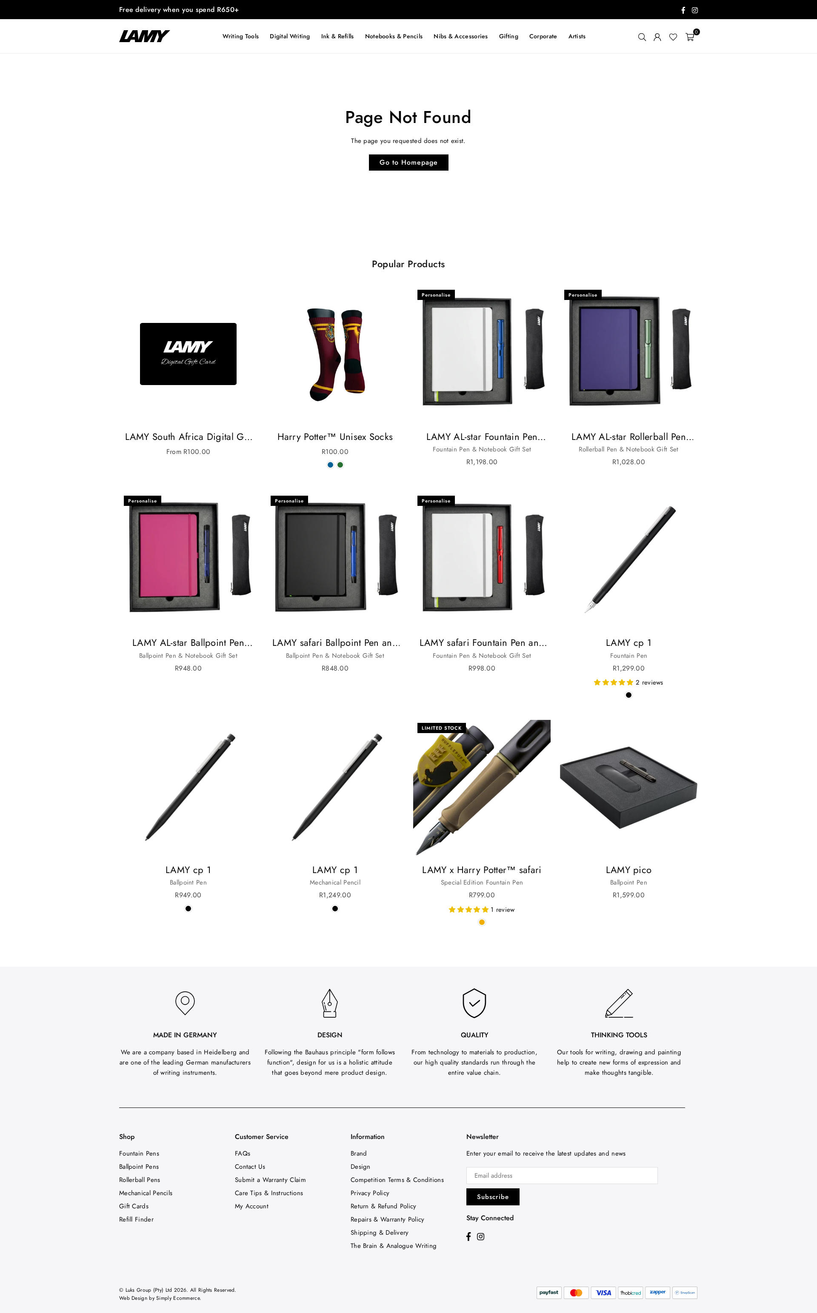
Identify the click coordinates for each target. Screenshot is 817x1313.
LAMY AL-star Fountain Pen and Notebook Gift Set (482, 437)
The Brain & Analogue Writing (394, 1245)
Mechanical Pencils (145, 1193)
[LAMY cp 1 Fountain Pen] (628, 560)
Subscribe (493, 1197)
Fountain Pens (139, 1153)
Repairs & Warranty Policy (388, 1219)
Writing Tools (241, 36)
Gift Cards (134, 1206)
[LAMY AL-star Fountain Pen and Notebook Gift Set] (482, 354)
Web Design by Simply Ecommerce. (160, 1298)
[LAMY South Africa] (149, 36)
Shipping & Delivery (380, 1232)
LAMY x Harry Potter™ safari (481, 869)
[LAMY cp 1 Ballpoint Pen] (188, 787)
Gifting (508, 36)
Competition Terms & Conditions (397, 1180)
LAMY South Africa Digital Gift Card (188, 437)
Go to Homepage (409, 162)
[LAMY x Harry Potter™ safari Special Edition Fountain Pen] (482, 787)
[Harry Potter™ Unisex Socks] (335, 354)
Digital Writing (290, 36)
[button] (690, 36)
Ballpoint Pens (139, 1166)
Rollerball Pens (139, 1180)
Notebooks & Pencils (394, 36)
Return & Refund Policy (384, 1206)
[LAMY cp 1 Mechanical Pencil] (335, 787)
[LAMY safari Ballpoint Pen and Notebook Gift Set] (335, 560)
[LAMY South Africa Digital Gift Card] (188, 354)
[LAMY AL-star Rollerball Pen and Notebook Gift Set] (628, 354)
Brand (359, 1153)
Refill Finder (136, 1219)
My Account (252, 1206)
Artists (577, 36)
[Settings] (657, 36)
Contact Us (250, 1166)
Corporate (543, 36)
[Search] (642, 36)
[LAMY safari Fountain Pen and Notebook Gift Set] (482, 560)
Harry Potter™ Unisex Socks (335, 436)
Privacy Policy (370, 1193)
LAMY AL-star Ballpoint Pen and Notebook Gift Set (188, 643)
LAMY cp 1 (628, 642)
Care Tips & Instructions (269, 1193)
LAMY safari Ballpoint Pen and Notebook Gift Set (335, 643)
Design (361, 1166)
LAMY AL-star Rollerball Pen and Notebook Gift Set (628, 437)
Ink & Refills (337, 36)
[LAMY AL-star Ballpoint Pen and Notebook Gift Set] (188, 560)
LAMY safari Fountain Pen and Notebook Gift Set (482, 643)
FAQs (242, 1153)
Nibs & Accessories (461, 36)
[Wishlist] (673, 36)
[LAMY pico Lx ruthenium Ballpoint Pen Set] (628, 787)
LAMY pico (629, 869)
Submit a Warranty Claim (270, 1180)
